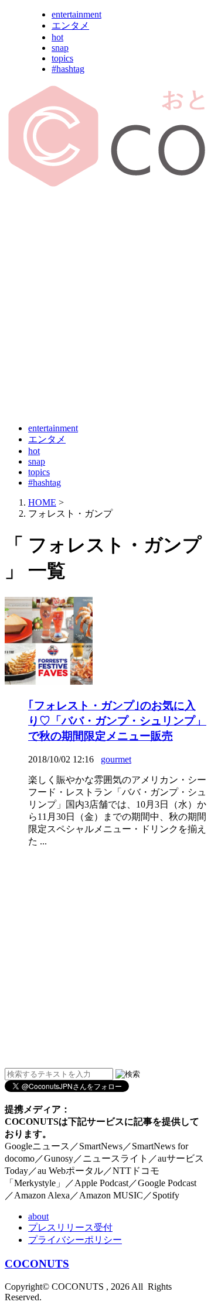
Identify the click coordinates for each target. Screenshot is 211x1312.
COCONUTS (37, 1264)
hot (57, 37)
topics (62, 58)
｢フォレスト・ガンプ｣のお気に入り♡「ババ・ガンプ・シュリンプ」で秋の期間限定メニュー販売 (117, 720)
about (38, 1216)
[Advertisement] (105, 306)
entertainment (76, 14)
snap (60, 48)
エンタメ (70, 25)
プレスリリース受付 (70, 1227)
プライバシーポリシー (75, 1240)
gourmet (116, 759)
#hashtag (68, 69)
